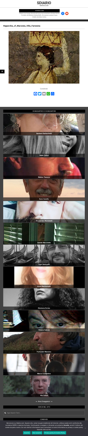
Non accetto (37, 433)
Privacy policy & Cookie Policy (55, 433)
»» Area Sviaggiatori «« (44, 401)
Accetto (27, 433)
